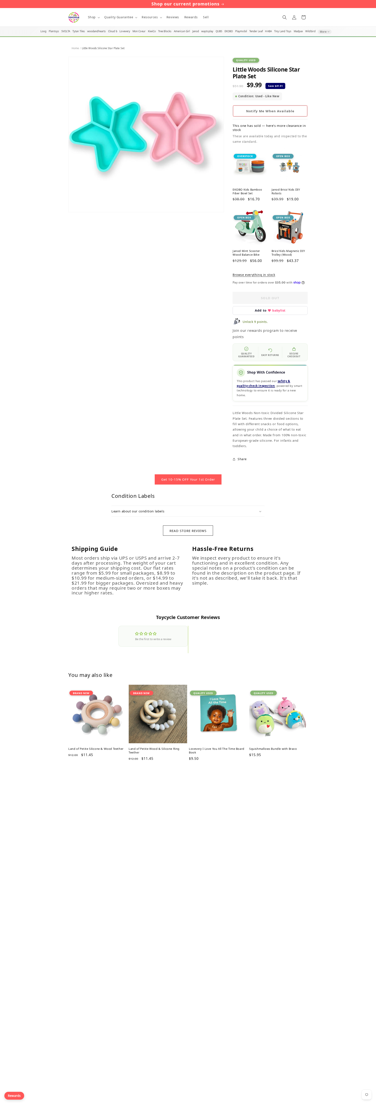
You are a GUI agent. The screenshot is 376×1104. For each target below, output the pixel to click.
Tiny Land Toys (283, 31)
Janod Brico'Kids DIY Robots (286, 191)
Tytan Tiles (78, 31)
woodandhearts (96, 31)
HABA (268, 31)
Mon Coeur (139, 31)
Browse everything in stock (254, 275)
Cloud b (112, 31)
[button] (93, 17)
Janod (195, 31)
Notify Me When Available (270, 111)
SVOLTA (65, 31)
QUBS (219, 31)
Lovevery (124, 31)
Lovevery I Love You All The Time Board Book (216, 750)
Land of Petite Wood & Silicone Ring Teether (154, 750)
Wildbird (310, 31)
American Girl (182, 31)
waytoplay (207, 31)
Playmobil (241, 31)
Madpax (298, 31)
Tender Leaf (256, 31)
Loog (43, 31)
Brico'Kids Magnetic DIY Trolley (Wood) (288, 253)
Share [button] (242, 459)
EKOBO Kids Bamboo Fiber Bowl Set (247, 191)
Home (75, 48)
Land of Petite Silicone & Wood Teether (96, 749)
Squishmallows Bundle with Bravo (273, 749)
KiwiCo (152, 31)
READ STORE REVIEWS (188, 531)
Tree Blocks (164, 31)
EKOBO (229, 31)
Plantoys (54, 31)
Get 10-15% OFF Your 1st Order (188, 479)
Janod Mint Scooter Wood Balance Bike (246, 253)
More (323, 31)
